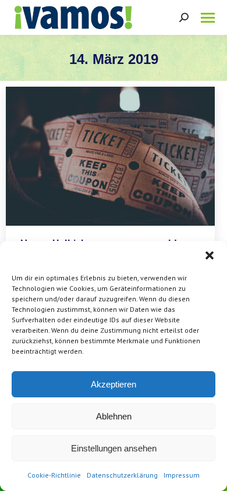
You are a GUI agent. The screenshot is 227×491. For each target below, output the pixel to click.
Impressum (182, 475)
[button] (209, 255)
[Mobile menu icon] (207, 17)
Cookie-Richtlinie (54, 475)
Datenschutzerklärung (122, 475)
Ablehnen (114, 416)
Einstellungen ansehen (114, 448)
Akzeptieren (113, 384)
